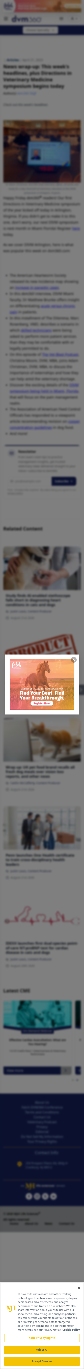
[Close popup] (74, 660)
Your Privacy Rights (42, 1338)
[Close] (79, 1288)
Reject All (41, 1350)
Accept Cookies (42, 1361)
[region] (42, 1325)
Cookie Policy (71, 1330)
